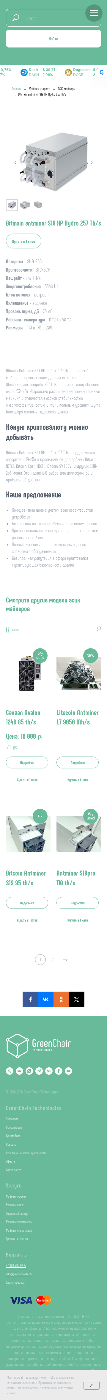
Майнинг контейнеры (19, 1222)
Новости (11, 1144)
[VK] (49, 1071)
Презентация (14, 1127)
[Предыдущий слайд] (15, 162)
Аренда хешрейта (17, 1238)
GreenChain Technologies (34, 1107)
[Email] (19, 1071)
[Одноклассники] (61, 999)
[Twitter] (76, 999)
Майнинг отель (15, 1205)
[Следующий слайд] (91, 162)
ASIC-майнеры (66, 88)
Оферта (10, 1161)
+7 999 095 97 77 (16, 1265)
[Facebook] (30, 999)
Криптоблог (13, 1135)
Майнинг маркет (39, 88)
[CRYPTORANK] (101, 72)
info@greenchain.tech (19, 1274)
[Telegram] (39, 1071)
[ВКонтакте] (46, 999)
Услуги (14, 1185)
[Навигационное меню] (94, 13)
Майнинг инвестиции (19, 1230)
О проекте (12, 1119)
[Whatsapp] (29, 1071)
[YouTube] (68, 1071)
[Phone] (9, 1071)
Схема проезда (15, 1282)
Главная (16, 88)
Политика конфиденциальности (26, 1153)
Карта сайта (13, 1170)
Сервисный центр (17, 1213)
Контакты (17, 1254)
